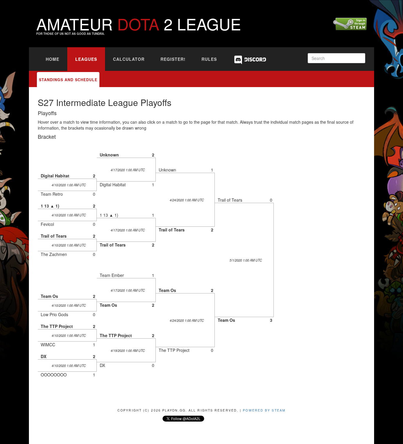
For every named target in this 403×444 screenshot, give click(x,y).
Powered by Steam (264, 410)
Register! (173, 59)
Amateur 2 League (138, 23)
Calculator (129, 59)
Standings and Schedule (68, 79)
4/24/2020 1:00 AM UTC (187, 199)
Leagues (86, 59)
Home (52, 59)
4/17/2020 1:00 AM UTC (128, 169)
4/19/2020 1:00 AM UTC (128, 350)
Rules (209, 59)
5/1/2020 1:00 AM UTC (246, 260)
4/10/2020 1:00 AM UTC (69, 184)
